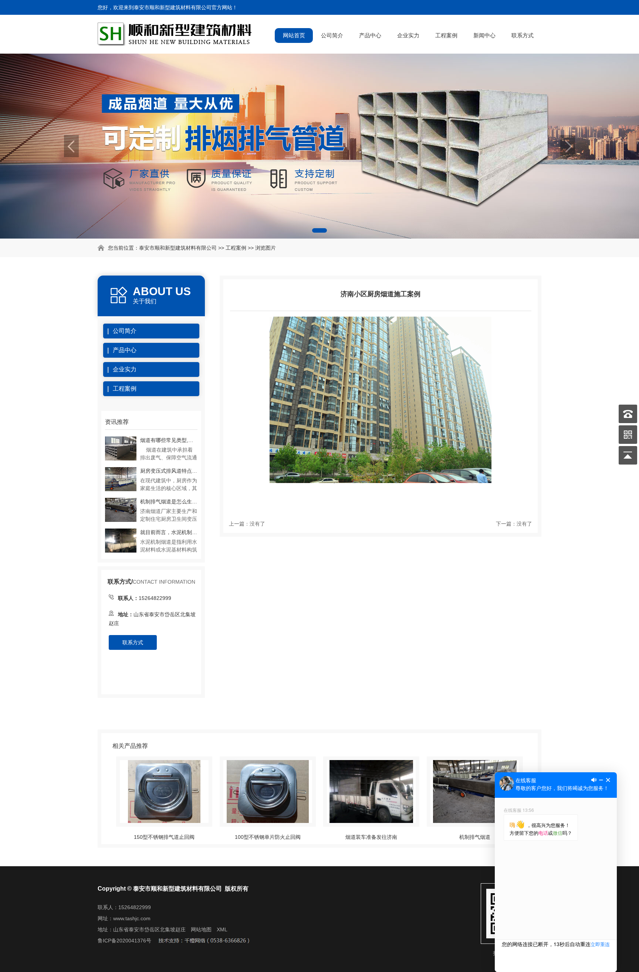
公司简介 (332, 35)
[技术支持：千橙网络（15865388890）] (203, 941)
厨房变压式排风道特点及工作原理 (168, 471)
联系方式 (522, 35)
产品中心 (370, 35)
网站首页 (294, 35)
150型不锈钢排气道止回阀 (164, 837)
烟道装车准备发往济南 (371, 837)
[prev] (71, 146)
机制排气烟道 (474, 837)
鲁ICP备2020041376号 (124, 941)
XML (222, 929)
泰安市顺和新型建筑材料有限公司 (178, 248)
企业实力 (408, 35)
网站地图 (201, 929)
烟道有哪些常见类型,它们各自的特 (168, 440)
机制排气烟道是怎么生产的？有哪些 (168, 501)
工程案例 (446, 35)
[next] (567, 146)
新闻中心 (484, 35)
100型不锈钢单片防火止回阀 (268, 837)
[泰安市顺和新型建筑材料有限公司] (176, 42)
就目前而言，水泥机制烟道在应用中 (168, 532)
